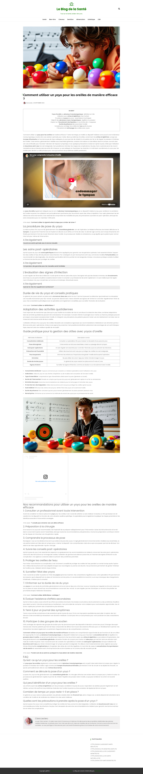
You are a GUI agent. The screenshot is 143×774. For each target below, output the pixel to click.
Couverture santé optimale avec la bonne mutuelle (40, 243)
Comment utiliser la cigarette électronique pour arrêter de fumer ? (53, 222)
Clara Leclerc (29, 103)
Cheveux (61, 19)
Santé (44, 19)
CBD (99, 19)
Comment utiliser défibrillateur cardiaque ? (45, 595)
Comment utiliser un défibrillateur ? (43, 305)
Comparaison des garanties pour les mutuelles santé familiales (44, 266)
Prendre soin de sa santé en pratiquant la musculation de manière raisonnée (56, 653)
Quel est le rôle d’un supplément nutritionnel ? (38, 287)
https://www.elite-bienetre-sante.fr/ (104, 749)
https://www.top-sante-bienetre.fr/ (103, 760)
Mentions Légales (56, 771)
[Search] (119, 8)
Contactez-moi (67, 771)
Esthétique (91, 19)
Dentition (70, 19)
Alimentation (80, 19)
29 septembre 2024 (38, 103)
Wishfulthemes (99, 771)
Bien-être (52, 19)
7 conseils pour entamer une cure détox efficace (47, 523)
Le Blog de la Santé (71, 9)
